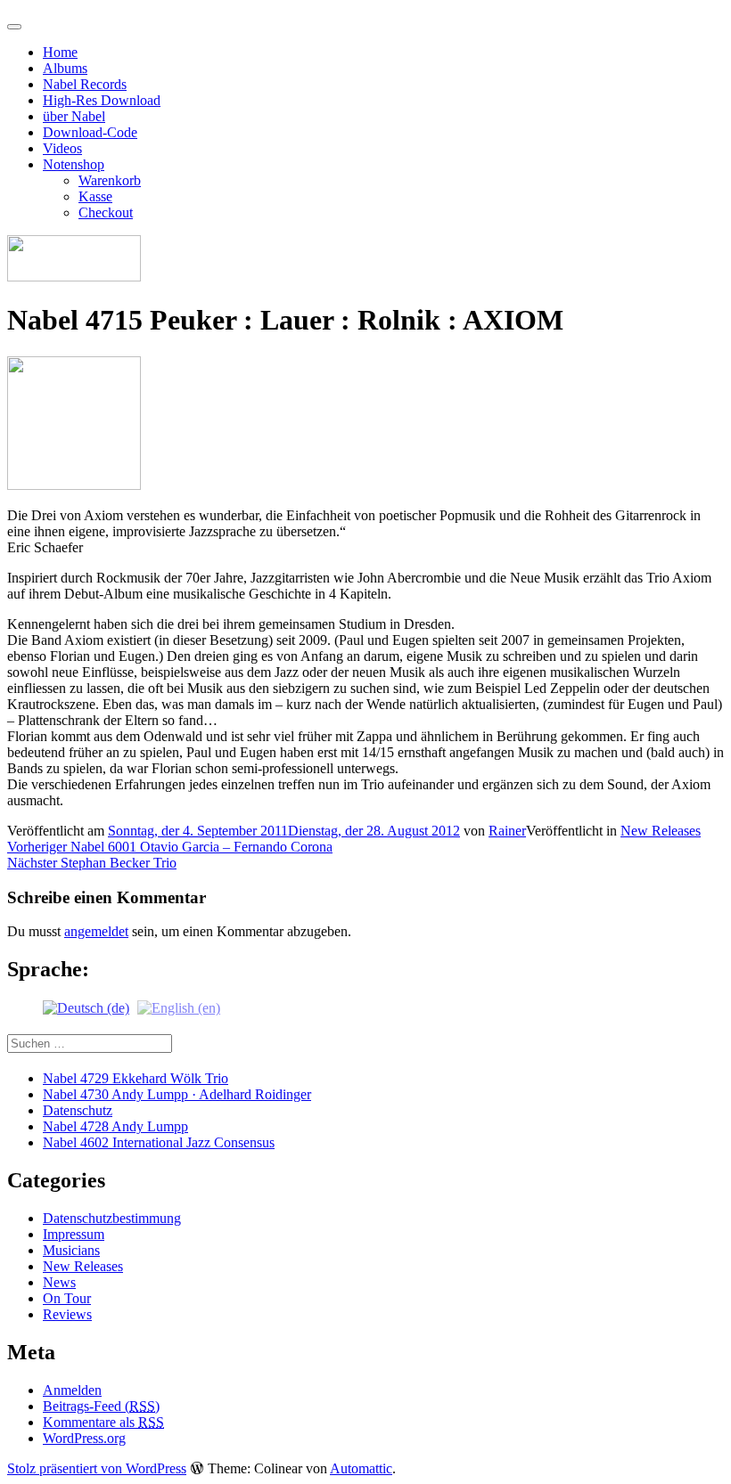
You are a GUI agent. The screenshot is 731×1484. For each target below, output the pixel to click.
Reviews (67, 1314)
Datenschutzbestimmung (112, 1218)
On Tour (67, 1298)
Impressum (73, 1234)
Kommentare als (103, 1422)
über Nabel (74, 116)
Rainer (507, 830)
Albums (65, 68)
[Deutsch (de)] (86, 1007)
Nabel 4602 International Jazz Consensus (159, 1142)
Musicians (71, 1250)
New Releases (660, 830)
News (59, 1282)
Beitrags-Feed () (101, 1406)
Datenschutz (77, 1110)
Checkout (105, 212)
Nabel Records (85, 84)
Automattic (361, 1468)
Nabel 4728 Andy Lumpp (115, 1126)
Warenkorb (109, 180)
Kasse (95, 196)
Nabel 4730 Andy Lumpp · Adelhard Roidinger (177, 1094)
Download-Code (90, 132)
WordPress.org (84, 1438)
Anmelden (72, 1390)
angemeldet (96, 931)
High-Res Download (101, 100)
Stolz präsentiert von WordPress (96, 1468)
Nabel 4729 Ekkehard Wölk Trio (135, 1078)
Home (60, 52)
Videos (62, 148)
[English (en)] (178, 1007)
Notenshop (73, 164)
